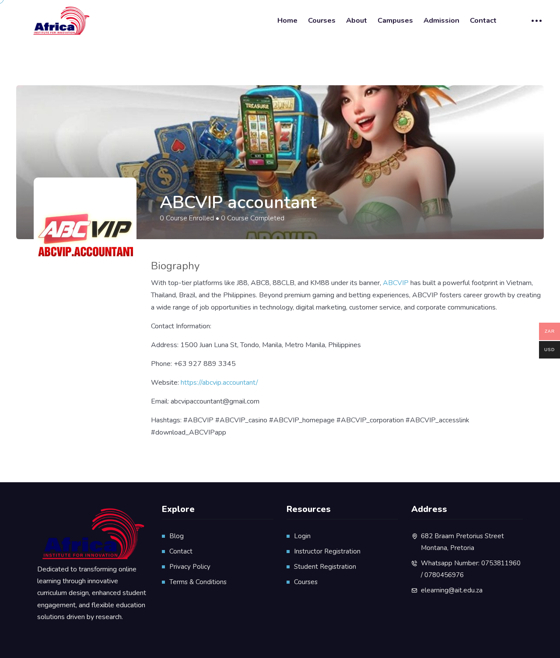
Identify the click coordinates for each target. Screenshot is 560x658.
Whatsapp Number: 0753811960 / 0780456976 (471, 569)
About (356, 20)
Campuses (395, 20)
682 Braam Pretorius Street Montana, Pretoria (462, 542)
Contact (483, 20)
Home (287, 20)
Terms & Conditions (198, 582)
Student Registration (325, 566)
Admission (441, 20)
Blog (176, 536)
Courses (322, 20)
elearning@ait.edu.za (452, 590)
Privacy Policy (189, 566)
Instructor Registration (327, 551)
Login (302, 536)
